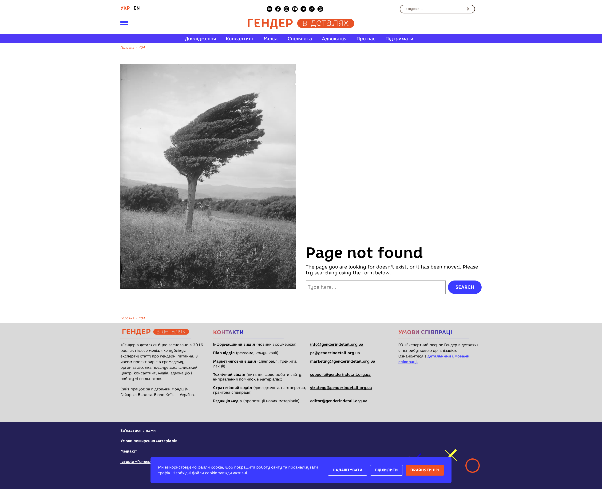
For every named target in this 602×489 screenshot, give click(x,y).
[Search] (468, 9)
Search (464, 287)
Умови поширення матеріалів (148, 441)
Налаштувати (347, 470)
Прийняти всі (424, 470)
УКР (125, 8)
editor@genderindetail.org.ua (339, 401)
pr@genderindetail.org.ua (335, 353)
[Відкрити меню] (124, 23)
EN (137, 8)
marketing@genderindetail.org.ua (342, 361)
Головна (127, 48)
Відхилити (386, 470)
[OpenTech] (452, 433)
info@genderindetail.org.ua (336, 344)
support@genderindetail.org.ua (340, 374)
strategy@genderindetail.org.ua (341, 387)
